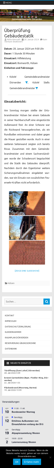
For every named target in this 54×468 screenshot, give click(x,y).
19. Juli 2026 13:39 (12, 390)
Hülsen (11, 283)
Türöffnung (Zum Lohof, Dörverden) (22, 370)
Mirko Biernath (13, 39)
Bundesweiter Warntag (23, 411)
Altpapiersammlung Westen (26, 432)
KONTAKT (9, 315)
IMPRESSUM (10, 321)
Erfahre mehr (31, 461)
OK (16, 461)
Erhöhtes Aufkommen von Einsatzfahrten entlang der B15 (27, 422)
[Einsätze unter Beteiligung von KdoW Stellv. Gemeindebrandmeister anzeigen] (37, 88)
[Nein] (50, 457)
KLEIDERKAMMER (13, 332)
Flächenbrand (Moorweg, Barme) (20, 388)
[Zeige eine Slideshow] (27, 271)
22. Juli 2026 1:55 (12, 383)
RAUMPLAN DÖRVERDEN (16, 337)
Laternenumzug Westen (24, 442)
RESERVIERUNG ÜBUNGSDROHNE (20, 343)
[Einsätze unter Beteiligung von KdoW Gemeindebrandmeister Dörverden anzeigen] (26, 82)
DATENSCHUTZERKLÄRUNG (18, 326)
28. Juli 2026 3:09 (12, 373)
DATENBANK (11, 349)
